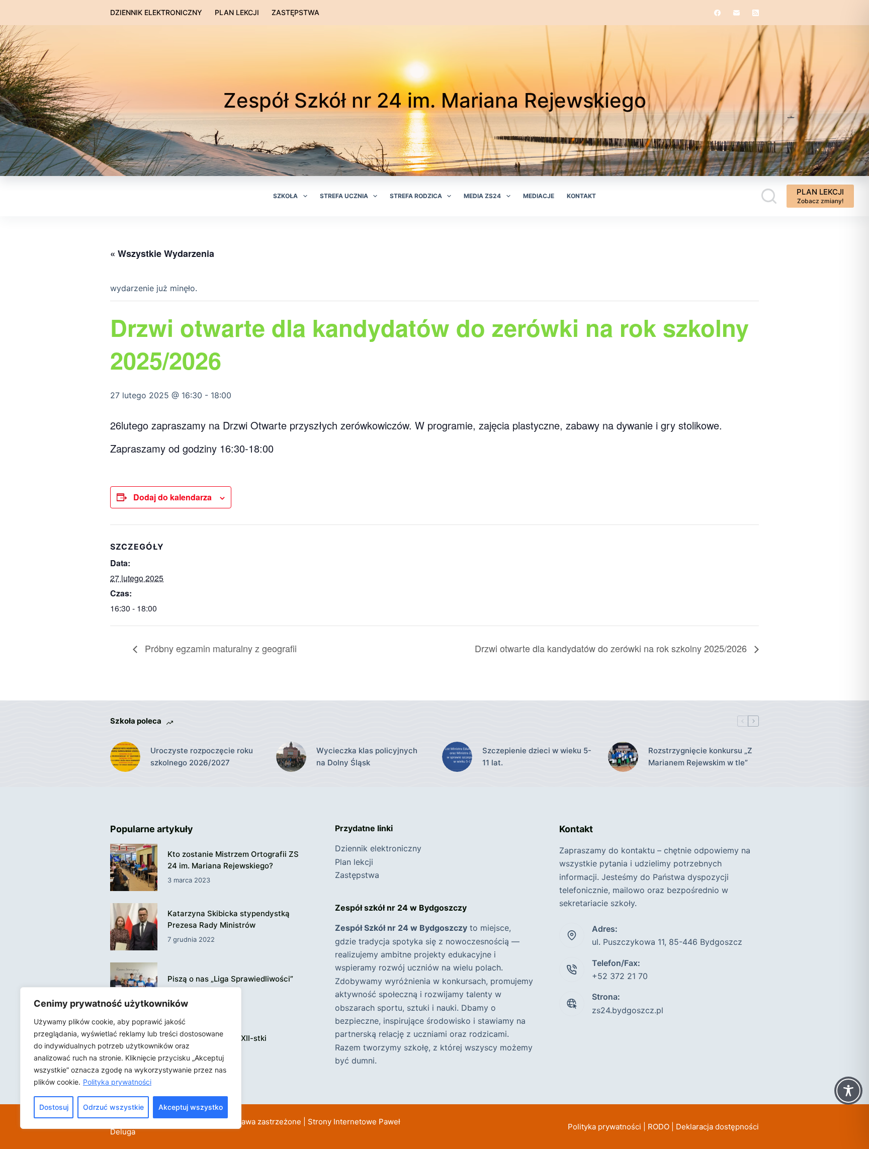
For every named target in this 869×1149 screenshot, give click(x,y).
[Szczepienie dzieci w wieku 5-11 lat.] (457, 757)
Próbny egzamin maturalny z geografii (219, 648)
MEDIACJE (538, 196)
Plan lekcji (237, 12)
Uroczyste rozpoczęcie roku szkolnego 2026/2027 (201, 757)
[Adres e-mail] (736, 13)
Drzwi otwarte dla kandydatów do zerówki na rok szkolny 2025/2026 (612, 648)
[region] (130, 1058)
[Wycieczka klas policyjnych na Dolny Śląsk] (291, 757)
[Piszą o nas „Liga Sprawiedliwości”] (133, 986)
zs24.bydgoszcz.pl (627, 1010)
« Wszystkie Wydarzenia (162, 253)
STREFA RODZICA (416, 196)
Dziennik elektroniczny (156, 12)
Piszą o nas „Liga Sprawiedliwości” (230, 979)
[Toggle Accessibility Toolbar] (848, 1091)
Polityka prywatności (117, 1082)
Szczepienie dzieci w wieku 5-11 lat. (536, 757)
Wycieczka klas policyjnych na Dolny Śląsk (366, 757)
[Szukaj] (768, 196)
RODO (658, 1126)
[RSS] (755, 13)
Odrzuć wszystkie (113, 1107)
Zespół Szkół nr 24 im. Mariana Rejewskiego (434, 100)
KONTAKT (581, 196)
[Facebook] (717, 13)
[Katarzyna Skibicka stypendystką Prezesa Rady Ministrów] (133, 926)
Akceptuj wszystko (190, 1107)
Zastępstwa (295, 12)
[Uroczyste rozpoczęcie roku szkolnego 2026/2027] (125, 757)
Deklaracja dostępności (717, 1126)
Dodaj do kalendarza (172, 497)
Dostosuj (53, 1107)
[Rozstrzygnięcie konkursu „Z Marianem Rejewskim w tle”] (623, 757)
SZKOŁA (285, 196)
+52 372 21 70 (620, 976)
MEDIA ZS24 (482, 196)
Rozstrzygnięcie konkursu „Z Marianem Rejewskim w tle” (700, 757)
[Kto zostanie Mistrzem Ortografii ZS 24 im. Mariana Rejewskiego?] (133, 867)
